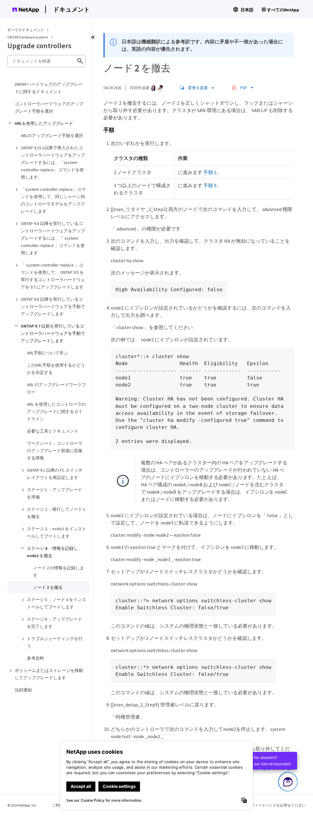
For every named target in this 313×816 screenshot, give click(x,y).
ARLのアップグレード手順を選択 (52, 135)
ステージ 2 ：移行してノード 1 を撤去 (56, 512)
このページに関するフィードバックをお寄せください (262, 805)
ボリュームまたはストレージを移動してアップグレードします (49, 674)
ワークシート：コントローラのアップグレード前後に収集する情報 (55, 451)
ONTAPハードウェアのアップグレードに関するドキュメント (49, 88)
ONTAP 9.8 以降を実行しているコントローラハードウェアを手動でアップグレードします (53, 306)
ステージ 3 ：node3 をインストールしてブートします (56, 532)
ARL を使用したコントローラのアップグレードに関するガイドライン (56, 411)
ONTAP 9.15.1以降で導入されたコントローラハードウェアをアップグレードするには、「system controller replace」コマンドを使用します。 (53, 162)
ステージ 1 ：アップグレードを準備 (54, 493)
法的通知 (23, 690)
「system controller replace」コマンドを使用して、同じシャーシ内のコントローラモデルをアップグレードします (53, 200)
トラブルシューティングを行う (55, 642)
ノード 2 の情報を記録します (58, 571)
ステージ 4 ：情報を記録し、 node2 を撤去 (54, 552)
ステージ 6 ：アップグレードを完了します (54, 622)
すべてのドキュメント (25, 29)
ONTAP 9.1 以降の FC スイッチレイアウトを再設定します (55, 473)
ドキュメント (71, 9)
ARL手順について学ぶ (47, 353)
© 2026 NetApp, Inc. (22, 805)
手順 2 (209, 172)
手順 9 (209, 185)
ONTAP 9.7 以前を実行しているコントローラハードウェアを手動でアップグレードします (53, 333)
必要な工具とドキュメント (52, 431)
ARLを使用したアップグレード (44, 123)
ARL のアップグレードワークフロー (56, 388)
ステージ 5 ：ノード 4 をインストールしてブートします (56, 603)
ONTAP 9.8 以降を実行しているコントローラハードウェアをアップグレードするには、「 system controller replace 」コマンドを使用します (53, 238)
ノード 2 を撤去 (48, 587)
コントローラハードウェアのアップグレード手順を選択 (49, 107)
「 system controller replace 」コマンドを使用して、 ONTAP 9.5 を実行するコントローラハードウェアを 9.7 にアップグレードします (53, 276)
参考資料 (35, 658)
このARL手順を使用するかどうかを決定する (56, 368)
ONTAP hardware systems (28, 37)
